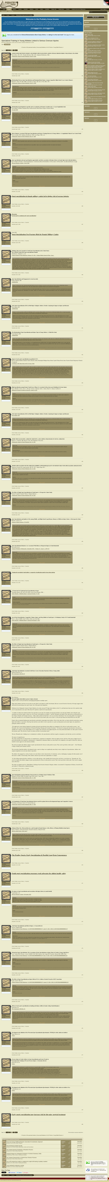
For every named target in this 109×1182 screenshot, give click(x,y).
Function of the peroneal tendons (29, 47)
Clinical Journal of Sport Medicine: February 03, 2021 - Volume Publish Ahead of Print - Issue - (33, 255)
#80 (82, 1124)
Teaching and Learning (22, 1154)
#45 (82, 191)
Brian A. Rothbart (91, 63)
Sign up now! (95, 17)
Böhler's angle (90, 34)
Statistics (14, 9)
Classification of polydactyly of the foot (94, 51)
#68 (82, 823)
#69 (82, 850)
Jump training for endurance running (15, 1165)
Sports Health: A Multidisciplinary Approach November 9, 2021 (26, 620)
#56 (82, 461)
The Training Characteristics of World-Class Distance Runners (22, 1157)
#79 (82, 1109)
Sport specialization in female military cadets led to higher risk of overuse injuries (40, 196)
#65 (82, 693)
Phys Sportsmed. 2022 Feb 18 (18, 674)
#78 (82, 1083)
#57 (82, 488)
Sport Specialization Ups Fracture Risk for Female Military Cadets (35, 234)
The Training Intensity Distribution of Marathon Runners (20, 1149)
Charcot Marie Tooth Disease (93, 79)
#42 (82, 102)
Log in (48, 28)
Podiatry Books (61, 9)
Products (67, 9)
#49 (82, 274)
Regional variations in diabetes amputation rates (96, 69)
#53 (82, 382)
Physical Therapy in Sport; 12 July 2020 (20, 163)
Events (37, 9)
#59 (82, 541)
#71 (82, 883)
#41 (82, 75)
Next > (16, 50)
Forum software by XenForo (10, 1180)
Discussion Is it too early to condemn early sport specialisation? (24, 214)
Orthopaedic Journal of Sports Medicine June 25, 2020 (24, 136)
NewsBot (27, 42)
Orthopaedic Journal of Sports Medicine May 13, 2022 (24, 777)
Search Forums (4, 11)
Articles (41, 9)
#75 (82, 1001)
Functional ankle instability (92, 55)
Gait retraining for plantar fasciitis (14, 1145)
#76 (82, 1028)
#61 (82, 582)
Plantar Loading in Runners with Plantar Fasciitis (96, 93)
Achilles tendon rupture (92, 86)
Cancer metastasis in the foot (93, 38)
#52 (82, 354)
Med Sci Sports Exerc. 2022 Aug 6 (19, 831)
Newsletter (26, 9)
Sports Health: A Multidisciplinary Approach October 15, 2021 (26, 593)
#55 (82, 434)
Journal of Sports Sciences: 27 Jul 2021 (20, 522)
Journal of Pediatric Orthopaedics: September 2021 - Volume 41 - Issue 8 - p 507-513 (30, 548)
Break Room (20, 1150)
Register (36, 28)
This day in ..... (90, 58)
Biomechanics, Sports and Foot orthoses (14, 42)
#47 (82, 224)
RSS (107, 1178)
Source (13, 1064)
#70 (82, 864)
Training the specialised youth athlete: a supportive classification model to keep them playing (33, 572)
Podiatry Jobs (53, 9)
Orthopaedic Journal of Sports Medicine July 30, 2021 (24, 495)
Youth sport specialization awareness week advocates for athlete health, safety (39, 873)
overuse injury (7, 44)
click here (99, 1178)
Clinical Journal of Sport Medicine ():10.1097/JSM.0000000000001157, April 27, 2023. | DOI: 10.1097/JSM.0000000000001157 (40, 929)
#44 (82, 155)
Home (4, 9)
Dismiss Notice (81, 34)
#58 (82, 514)
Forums (9, 9)
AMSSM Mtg (15, 282)
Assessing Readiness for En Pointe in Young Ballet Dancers (50, 47)
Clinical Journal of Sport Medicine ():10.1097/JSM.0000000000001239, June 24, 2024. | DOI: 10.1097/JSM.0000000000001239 (39, 955)
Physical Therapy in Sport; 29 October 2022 (21, 894)
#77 (82, 1054)
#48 (82, 242)
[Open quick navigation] (82, 15)
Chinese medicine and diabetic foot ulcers (95, 100)
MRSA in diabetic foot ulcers (93, 72)
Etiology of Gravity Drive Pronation (94, 62)
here (68, 34)
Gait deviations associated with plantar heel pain (96, 89)
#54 (82, 409)
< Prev (7, 50)
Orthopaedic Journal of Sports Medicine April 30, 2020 (24, 56)
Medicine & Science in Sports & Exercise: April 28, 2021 (24, 390)
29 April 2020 (15, 109)
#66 (82, 770)
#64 (82, 666)
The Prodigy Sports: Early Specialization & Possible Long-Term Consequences (39, 855)
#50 (82, 301)
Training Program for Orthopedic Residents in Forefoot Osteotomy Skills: (24, 1153)
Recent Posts (10, 11)
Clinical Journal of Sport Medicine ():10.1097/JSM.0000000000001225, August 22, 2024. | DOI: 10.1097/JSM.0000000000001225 (40, 982)
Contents (20, 9)
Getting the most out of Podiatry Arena (78, 9)
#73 (82, 948)
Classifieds (47, 9)
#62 (82, 613)
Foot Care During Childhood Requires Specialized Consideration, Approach (25, 1141)
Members (31, 9)
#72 (82, 921)
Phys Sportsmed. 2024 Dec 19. (18, 1009)
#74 (82, 974)
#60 (82, 568)
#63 (82, 639)
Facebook (27, 73)
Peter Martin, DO (16, 415)
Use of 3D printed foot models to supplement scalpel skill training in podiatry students (27, 1161)
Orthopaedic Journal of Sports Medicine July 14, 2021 (24, 442)
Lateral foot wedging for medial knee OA (95, 41)
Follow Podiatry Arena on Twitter (18, 73)
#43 (82, 129)
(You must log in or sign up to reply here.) (75, 1132)
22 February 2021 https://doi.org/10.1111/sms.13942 (23, 363)
